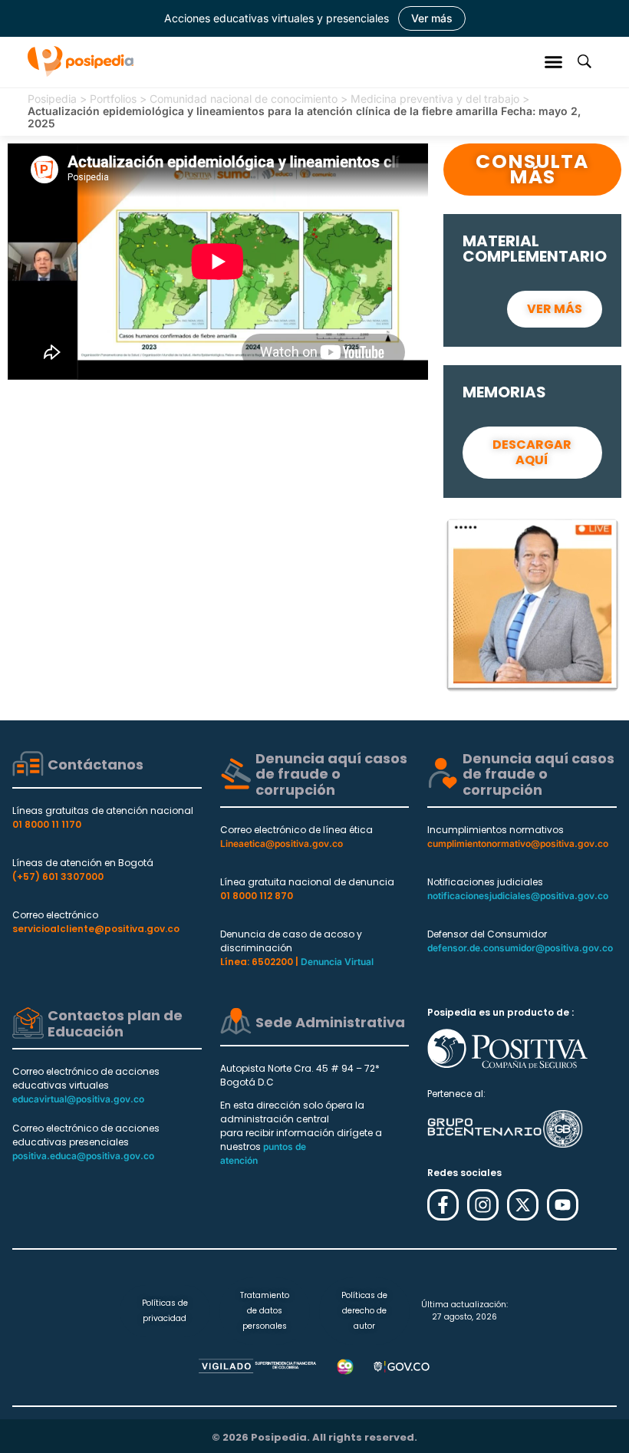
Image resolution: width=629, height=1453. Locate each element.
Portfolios (113, 98)
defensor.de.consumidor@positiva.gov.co (520, 948)
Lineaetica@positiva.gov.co (281, 843)
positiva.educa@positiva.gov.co (83, 1155)
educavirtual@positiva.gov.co (78, 1099)
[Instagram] (483, 1205)
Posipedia (52, 98)
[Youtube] (562, 1205)
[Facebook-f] (443, 1205)
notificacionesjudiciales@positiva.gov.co (517, 895)
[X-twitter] (522, 1205)
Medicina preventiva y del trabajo (435, 98)
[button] (553, 61)
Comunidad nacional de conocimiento (244, 98)
